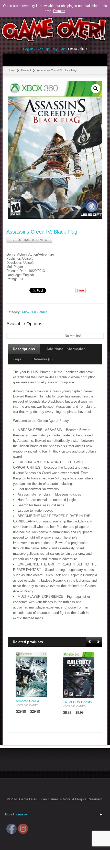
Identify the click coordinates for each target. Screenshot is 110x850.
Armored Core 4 (27, 701)
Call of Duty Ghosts (77, 702)
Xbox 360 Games (35, 312)
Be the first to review (29, 240)
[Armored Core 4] (31, 674)
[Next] (98, 642)
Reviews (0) (42, 359)
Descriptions (24, 349)
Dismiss (59, 11)
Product (26, 70)
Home (11, 70)
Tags (17, 359)
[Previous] (90, 642)
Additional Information (66, 349)
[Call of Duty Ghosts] (78, 675)
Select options (40, 692)
